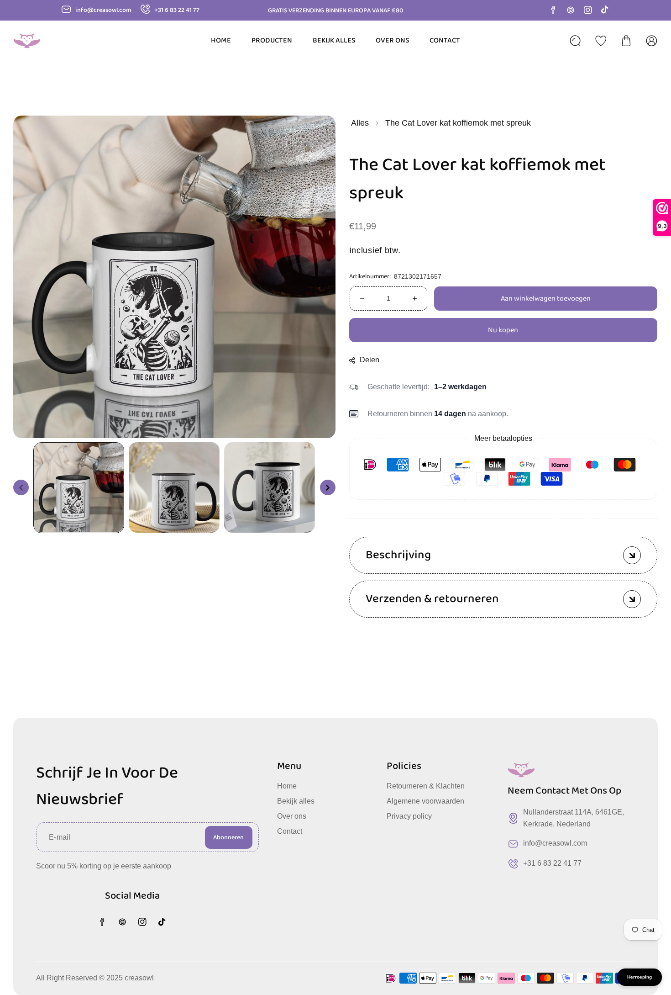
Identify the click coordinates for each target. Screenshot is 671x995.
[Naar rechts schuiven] (328, 487)
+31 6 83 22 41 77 (552, 863)
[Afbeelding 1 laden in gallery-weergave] (78, 487)
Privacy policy (409, 816)
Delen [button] (370, 360)
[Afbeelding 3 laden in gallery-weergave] (269, 487)
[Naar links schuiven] (21, 487)
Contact (289, 831)
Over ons (291, 816)
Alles (360, 122)
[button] (626, 41)
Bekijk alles (296, 801)
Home (287, 786)
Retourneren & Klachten (426, 786)
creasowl (139, 978)
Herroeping (639, 976)
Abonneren (228, 837)
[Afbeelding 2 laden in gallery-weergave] (174, 487)
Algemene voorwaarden (425, 801)
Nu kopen (503, 330)
